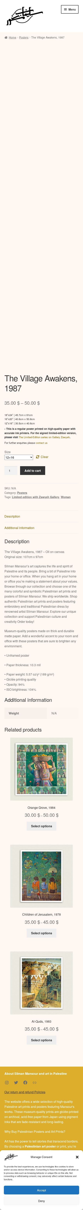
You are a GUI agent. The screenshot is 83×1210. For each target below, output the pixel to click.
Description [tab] (12, 516)
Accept (41, 1190)
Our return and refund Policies (24, 1092)
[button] (77, 1157)
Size (7, 452)
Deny (41, 1201)
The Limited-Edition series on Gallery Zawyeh (44, 437)
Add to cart (33, 470)
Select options (41, 826)
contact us (41, 443)
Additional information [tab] (19, 528)
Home (12, 37)
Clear (44, 457)
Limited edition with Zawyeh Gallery (35, 497)
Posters (23, 37)
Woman (66, 497)
